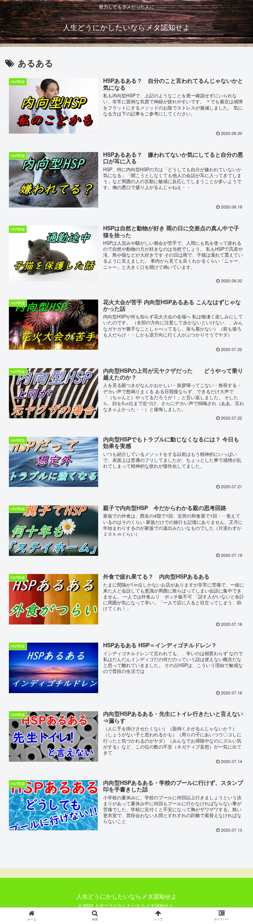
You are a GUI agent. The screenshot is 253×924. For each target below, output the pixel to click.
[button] (233, 692)
